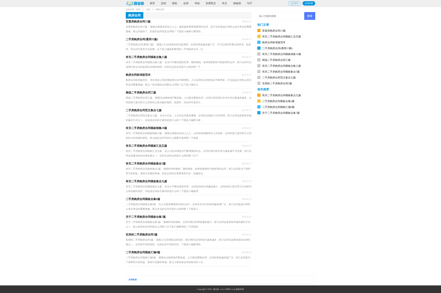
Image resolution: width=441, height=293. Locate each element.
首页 (152, 3)
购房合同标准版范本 (273, 42)
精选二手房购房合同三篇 (276, 60)
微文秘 (216, 289)
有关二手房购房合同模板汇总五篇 (281, 36)
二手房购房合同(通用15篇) (277, 48)
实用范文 (211, 3)
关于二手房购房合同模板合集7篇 (281, 113)
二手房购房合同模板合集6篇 (278, 101)
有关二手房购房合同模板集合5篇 (281, 71)
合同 (185, 3)
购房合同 (160, 9)
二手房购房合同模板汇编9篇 (278, 107)
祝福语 (237, 3)
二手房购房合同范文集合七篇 (279, 77)
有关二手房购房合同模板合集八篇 (281, 65)
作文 (224, 3)
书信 (197, 3)
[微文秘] (135, 3)
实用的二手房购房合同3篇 (277, 83)
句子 (249, 3)
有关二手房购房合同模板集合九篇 (281, 95)
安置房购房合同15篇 (274, 30)
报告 (174, 3)
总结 (163, 3)
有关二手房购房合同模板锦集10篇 (281, 54)
